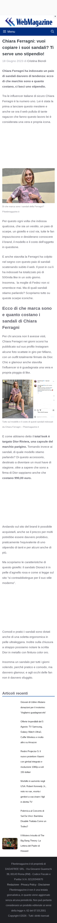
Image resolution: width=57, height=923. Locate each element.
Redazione (13, 884)
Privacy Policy (28, 884)
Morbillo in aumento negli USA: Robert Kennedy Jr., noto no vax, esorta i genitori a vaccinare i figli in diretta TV (33, 791)
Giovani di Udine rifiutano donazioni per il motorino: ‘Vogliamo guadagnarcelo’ (33, 707)
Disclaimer (44, 884)
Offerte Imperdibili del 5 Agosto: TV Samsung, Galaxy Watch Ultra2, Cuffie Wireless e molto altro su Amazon (32, 732)
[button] (52, 31)
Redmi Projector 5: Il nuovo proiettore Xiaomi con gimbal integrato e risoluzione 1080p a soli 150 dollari (32, 761)
